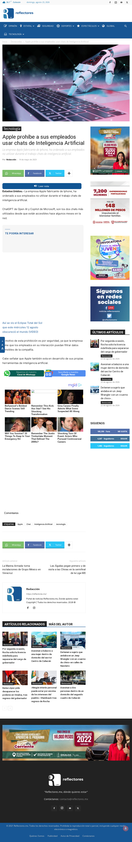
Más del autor (61, 624)
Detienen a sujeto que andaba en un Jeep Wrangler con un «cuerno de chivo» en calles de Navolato (73, 659)
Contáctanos (88, 835)
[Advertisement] (43, 241)
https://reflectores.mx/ (36, 594)
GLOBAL (110, 26)
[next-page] (10, 708)
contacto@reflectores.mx (74, 799)
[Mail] (121, 2)
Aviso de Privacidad (70, 835)
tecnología (60, 524)
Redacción (11, 159)
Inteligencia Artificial (43, 524)
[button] (125, 26)
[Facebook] (110, 2)
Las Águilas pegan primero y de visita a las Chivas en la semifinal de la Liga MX (67, 569)
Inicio (4, 41)
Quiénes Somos (36, 835)
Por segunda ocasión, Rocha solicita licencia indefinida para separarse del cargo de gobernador (14, 656)
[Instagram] (115, 2)
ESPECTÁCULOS (89, 26)
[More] (69, 173)
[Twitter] (127, 2)
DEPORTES (66, 26)
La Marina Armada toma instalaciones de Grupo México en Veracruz (21, 569)
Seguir (123, 438)
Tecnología (11, 129)
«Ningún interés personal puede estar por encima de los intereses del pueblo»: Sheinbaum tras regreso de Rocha (44, 694)
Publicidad (52, 835)
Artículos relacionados (24, 624)
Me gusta (122, 431)
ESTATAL (28, 26)
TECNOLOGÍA (15, 34)
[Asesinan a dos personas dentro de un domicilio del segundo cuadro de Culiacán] (73, 678)
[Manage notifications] (125, 828)
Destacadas (16, 41)
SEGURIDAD (48, 26)
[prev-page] (4, 708)
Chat (28, 524)
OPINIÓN (13, 26)
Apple (20, 524)
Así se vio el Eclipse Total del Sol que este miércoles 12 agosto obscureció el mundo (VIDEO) (22, 327)
